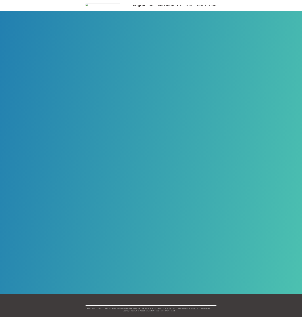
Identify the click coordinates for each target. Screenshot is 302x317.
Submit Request (95, 263)
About (151, 5)
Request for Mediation (206, 5)
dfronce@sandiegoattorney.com (105, 280)
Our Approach (139, 5)
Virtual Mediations (166, 5)
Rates (179, 5)
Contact (189, 5)
